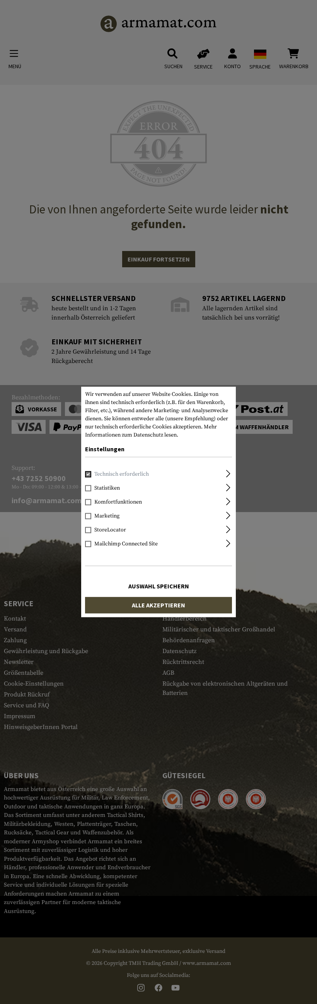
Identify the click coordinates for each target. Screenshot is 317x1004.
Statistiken (107, 488)
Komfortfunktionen (118, 502)
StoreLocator (110, 530)
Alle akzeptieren (158, 605)
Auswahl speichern (158, 586)
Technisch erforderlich (121, 474)
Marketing (106, 516)
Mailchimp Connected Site (126, 544)
